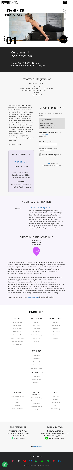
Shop (36, 409)
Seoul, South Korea (17, 338)
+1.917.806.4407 (19, 438)
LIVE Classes (17, 322)
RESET (48, 163)
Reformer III (36, 365)
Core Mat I (36, 325)
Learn (17, 399)
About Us (55, 396)
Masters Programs (36, 406)
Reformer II (36, 362)
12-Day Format (55, 332)
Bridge (55, 338)
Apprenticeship (56, 325)
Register (36, 341)
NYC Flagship (17, 325)
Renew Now (36, 382)
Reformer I (36, 358)
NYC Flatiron (17, 328)
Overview (37, 322)
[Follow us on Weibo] (54, 461)
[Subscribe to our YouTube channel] (25, 461)
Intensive (56, 328)
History (55, 399)
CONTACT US (37, 447)
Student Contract (49, 156)
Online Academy (36, 335)
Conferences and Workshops (36, 402)
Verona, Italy (17, 335)
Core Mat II (36, 328)
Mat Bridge (36, 338)
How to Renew (36, 379)
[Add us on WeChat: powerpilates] (48, 461)
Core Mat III (36, 332)
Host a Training (17, 344)
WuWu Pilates (43, 134)
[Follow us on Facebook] (30, 461)
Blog (17, 402)
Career (17, 405)
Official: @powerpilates (56, 438)
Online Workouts (17, 409)
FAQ (55, 405)
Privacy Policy (55, 409)
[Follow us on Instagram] (13, 461)
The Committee (55, 402)
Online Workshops (18, 396)
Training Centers (17, 341)
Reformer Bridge (36, 368)
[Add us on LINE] (42, 461)
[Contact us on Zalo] (59, 461)
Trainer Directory (36, 397)
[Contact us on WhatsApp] (36, 461)
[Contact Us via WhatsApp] (5, 464)
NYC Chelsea (17, 332)
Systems (55, 335)
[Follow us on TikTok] (19, 461)
